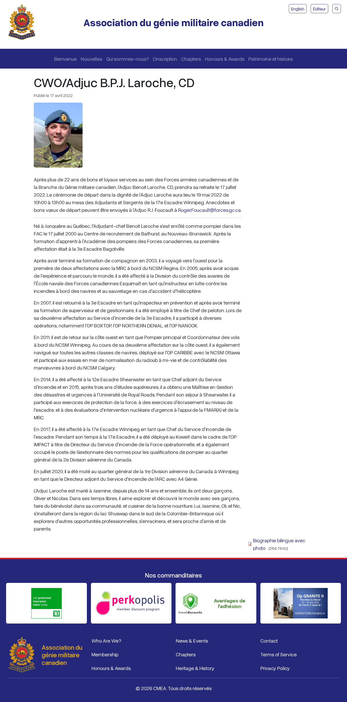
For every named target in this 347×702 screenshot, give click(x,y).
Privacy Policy (275, 668)
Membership (104, 654)
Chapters (191, 59)
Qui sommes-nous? (127, 59)
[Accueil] (24, 22)
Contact (269, 640)
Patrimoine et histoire (270, 59)
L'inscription (165, 59)
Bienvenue (65, 59)
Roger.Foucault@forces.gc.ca (209, 210)
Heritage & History (195, 668)
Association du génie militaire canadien (173, 22)
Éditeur (319, 8)
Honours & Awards (224, 59)
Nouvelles (91, 59)
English (297, 8)
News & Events (192, 640)
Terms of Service (278, 654)
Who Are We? (106, 640)
